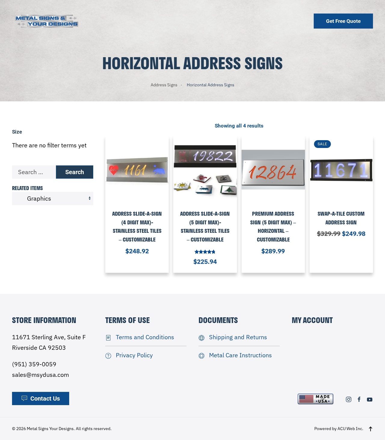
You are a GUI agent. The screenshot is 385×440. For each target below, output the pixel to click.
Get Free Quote (343, 21)
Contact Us (45, 398)
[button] (370, 428)
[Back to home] (46, 21)
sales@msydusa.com (40, 375)
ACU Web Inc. (350, 428)
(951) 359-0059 (34, 364)
